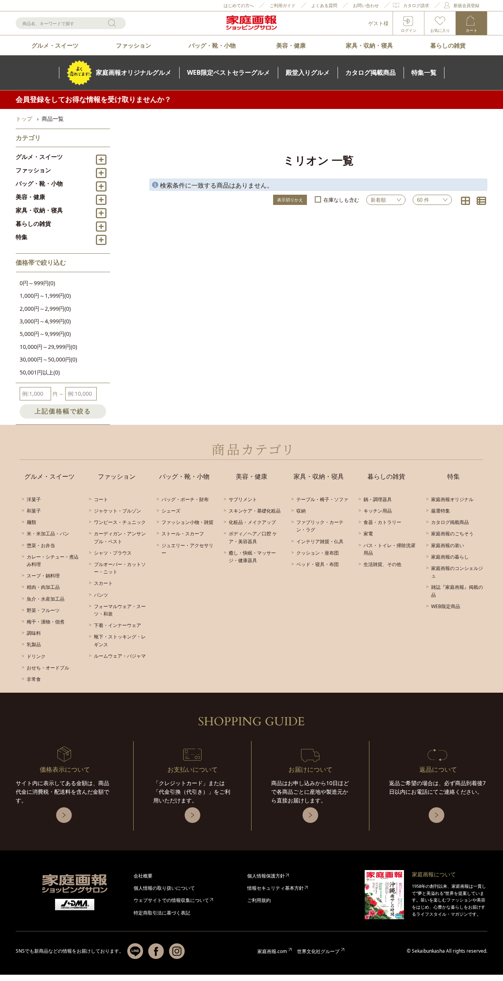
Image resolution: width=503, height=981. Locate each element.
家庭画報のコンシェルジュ (457, 572)
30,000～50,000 (48, 359)
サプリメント (243, 499)
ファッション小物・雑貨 (187, 522)
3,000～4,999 (45, 321)
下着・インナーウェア (117, 625)
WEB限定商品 (445, 606)
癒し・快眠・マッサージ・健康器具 (252, 557)
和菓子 (34, 510)
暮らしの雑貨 (448, 45)
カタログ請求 (416, 5)
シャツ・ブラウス (113, 553)
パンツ (101, 595)
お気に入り (440, 30)
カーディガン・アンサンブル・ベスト (120, 537)
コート (101, 499)
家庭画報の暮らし (450, 556)
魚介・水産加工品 (45, 599)
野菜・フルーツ (43, 610)
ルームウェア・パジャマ (120, 656)
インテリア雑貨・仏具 (319, 541)
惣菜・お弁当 (41, 545)
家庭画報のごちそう (452, 533)
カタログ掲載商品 (450, 522)
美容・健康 (291, 45)
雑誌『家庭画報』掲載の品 (457, 591)
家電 (368, 533)
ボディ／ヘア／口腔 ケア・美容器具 (253, 537)
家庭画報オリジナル (452, 499)
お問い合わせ (366, 5)
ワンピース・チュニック (120, 522)
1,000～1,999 (45, 295)
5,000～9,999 (45, 333)
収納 (301, 510)
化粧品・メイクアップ (252, 522)
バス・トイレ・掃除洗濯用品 (389, 549)
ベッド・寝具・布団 (317, 564)
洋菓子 (34, 499)
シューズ (171, 510)
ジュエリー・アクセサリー (187, 549)
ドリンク (36, 656)
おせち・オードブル (48, 667)
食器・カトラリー (382, 522)
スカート (103, 583)
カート (471, 30)
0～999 (37, 283)
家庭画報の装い (447, 545)
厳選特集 (440, 510)
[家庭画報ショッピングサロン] (251, 23)
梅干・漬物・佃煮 (45, 621)
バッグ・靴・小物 (212, 45)
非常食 (34, 679)
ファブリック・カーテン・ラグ (319, 526)
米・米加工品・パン (48, 533)
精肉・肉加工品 (43, 587)
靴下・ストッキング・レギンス (120, 640)
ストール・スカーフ (183, 533)
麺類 (31, 522)
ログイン (409, 30)
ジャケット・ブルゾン (117, 510)
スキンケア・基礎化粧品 (255, 510)
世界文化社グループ (318, 951)
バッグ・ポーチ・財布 (185, 499)
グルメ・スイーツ (55, 45)
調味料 (34, 633)
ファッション (133, 45)
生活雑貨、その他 (382, 564)
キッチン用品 (377, 510)
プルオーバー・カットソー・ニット (120, 568)
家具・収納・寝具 (369, 45)
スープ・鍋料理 (43, 575)
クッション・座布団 (317, 553)
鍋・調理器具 (377, 499)
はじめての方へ (239, 5)
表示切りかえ (290, 200)
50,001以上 (40, 372)
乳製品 (34, 644)
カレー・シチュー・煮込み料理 (53, 560)
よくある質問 (324, 5)
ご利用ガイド (283, 5)
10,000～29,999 (48, 346)
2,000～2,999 (45, 308)
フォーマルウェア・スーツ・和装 (120, 610)
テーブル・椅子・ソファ (322, 499)
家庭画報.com (272, 951)
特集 (22, 237)
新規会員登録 (466, 5)
